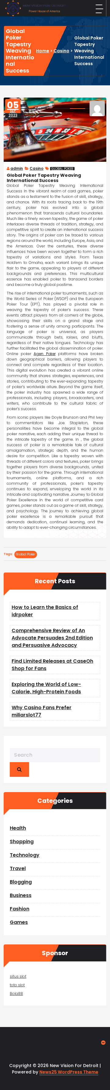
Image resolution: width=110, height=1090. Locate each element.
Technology (24, 854)
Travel (18, 868)
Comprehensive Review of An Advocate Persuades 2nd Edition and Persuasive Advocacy (52, 638)
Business (20, 895)
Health (18, 828)
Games (19, 922)
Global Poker (62, 168)
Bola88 (16, 993)
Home (42, 51)
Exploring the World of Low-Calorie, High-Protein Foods (46, 688)
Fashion (19, 908)
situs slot (18, 976)
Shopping (22, 841)
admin (16, 168)
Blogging (21, 881)
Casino (61, 51)
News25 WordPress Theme (68, 1072)
